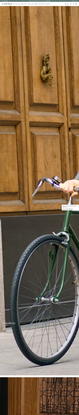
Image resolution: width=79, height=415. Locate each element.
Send (51, 217)
